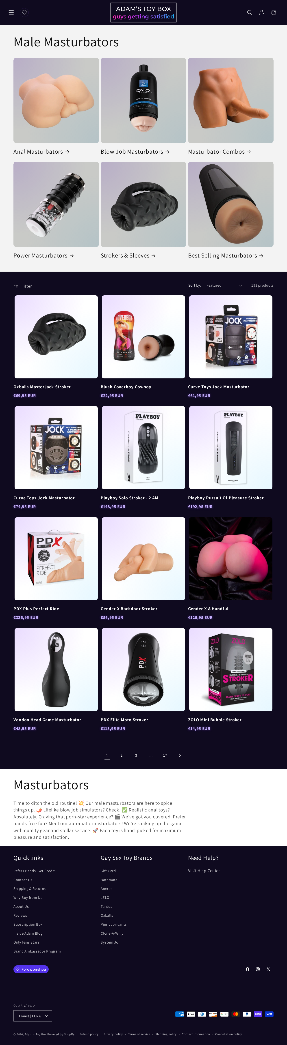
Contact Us (22, 879)
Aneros (106, 888)
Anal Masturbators (38, 151)
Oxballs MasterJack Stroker (42, 386)
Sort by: (194, 285)
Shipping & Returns (29, 888)
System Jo (109, 942)
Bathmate (109, 879)
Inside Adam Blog (28, 933)
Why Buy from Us (27, 897)
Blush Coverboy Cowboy (126, 386)
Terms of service (139, 1034)
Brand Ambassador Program (37, 951)
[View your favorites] (24, 12)
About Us (21, 906)
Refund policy (89, 1034)
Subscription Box (28, 924)
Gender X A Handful (208, 608)
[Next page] (180, 755)
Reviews (20, 915)
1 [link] (107, 755)
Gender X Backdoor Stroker (129, 608)
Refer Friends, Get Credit (34, 870)
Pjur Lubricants (114, 924)
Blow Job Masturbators (132, 151)
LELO (105, 897)
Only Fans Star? (26, 942)
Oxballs (107, 915)
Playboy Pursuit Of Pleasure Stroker (226, 497)
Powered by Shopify (60, 1034)
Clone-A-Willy (112, 933)
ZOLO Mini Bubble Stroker (215, 719)
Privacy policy (113, 1034)
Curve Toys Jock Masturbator (219, 386)
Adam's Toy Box (36, 1034)
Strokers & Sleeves (125, 255)
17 (165, 755)
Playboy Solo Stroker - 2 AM (129, 497)
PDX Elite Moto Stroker (124, 719)
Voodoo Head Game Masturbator (47, 719)
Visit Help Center (204, 870)
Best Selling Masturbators (222, 255)
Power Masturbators (40, 255)
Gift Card (108, 870)
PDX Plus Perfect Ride (36, 608)
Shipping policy (166, 1034)
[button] (11, 13)
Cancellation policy (228, 1034)
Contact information (196, 1034)
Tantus (106, 906)
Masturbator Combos (216, 151)
